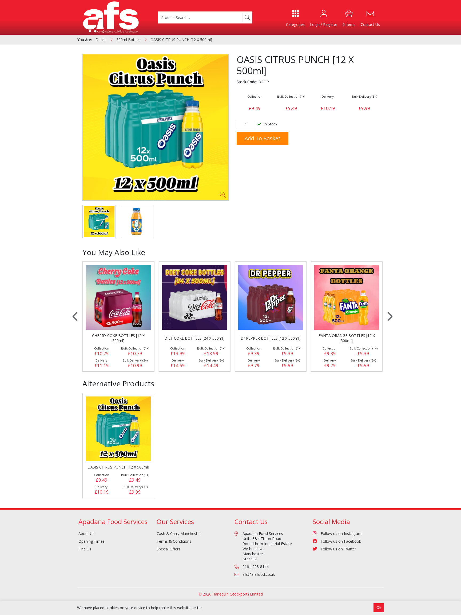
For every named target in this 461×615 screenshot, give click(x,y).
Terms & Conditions (174, 541)
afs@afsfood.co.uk (259, 574)
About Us (86, 533)
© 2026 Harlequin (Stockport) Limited (230, 594)
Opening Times (91, 541)
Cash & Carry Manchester (179, 533)
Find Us (84, 548)
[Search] (247, 17)
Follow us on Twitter (338, 548)
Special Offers (168, 548)
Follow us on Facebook (341, 541)
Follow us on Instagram (341, 533)
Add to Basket (262, 138)
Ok (378, 607)
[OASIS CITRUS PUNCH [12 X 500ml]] (155, 127)
